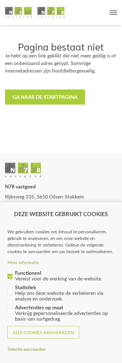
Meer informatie (23, 262)
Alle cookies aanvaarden (43, 332)
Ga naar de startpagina (45, 97)
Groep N (34, 12)
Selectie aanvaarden (27, 349)
